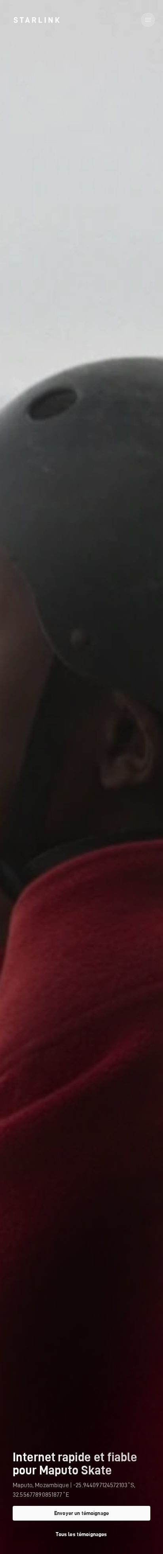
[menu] (148, 20)
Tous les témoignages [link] (81, 1534)
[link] (37, 20)
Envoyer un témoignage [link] (81, 1513)
